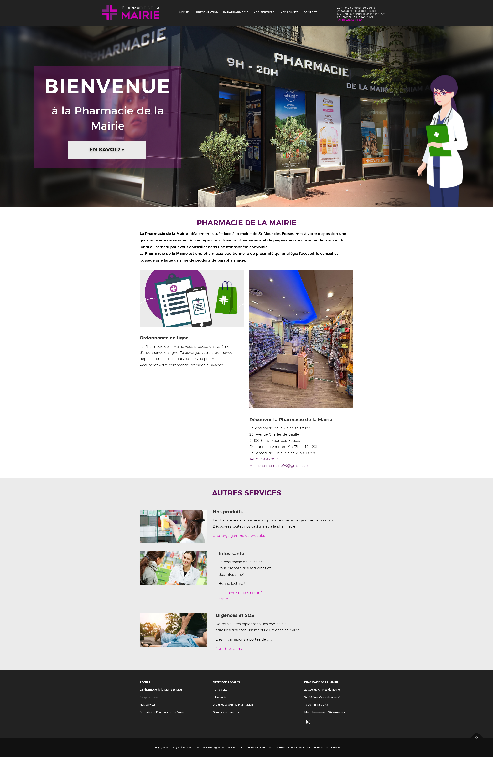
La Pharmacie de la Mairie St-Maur (161, 689)
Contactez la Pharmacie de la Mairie (162, 712)
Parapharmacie (236, 12)
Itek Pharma (185, 747)
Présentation (207, 12)
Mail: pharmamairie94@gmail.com (279, 466)
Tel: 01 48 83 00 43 (265, 459)
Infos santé (289, 12)
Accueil (185, 12)
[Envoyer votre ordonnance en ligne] (192, 297)
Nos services (264, 12)
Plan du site (220, 689)
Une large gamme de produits (239, 536)
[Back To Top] (477, 738)
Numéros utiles (229, 648)
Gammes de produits (226, 712)
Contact (310, 12)
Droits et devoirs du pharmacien (233, 704)
